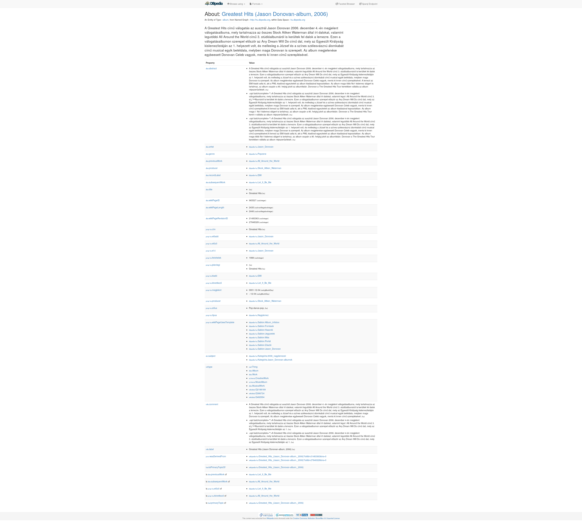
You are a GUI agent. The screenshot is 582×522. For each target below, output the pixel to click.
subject (210, 355)
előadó (212, 236)
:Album (253, 370)
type (209, 366)
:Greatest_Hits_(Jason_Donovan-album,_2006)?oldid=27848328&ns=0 (287, 460)
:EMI (255, 175)
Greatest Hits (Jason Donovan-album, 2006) (275, 13)
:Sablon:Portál (260, 341)
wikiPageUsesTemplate (220, 322)
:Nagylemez (259, 315)
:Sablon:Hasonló (261, 329)
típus (211, 315)
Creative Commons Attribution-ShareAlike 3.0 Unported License (316, 518)
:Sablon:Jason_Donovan (265, 348)
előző (211, 243)
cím (211, 229)
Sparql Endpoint (369, 3)
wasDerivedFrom (216, 456)
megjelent (213, 289)
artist (210, 146)
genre (210, 153)
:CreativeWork (259, 378)
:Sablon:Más (259, 337)
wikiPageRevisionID (217, 218)
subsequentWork (215, 182)
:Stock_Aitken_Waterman (265, 168)
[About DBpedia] (213, 4)
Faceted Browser (346, 3)
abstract (211, 68)
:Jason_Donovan (261, 146)
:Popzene (257, 153)
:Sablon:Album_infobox (264, 322)
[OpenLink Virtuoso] (266, 514)
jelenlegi (213, 264)
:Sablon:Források (261, 325)
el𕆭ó (211, 250)
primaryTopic (216, 502)
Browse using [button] (236, 3)
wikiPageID (213, 200)
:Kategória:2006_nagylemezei (267, 355)
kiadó (211, 275)
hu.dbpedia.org (298, 19)
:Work (253, 374)
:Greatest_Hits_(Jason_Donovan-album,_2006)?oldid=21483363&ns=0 (287, 456)
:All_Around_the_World (264, 160)
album (226, 19)
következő (214, 282)
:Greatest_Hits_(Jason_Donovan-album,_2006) (276, 467)
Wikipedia (270, 518)
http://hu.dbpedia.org (260, 19)
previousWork (214, 160)
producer (212, 168)
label (210, 449)
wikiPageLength (215, 207)
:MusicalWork (257, 385)
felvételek (213, 257)
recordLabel (213, 175)
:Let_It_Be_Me (260, 182)
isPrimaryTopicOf (215, 467)
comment (212, 404)
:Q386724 (256, 393)
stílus (211, 307)
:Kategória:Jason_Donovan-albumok (270, 359)
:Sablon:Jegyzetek (262, 333)
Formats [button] (256, 3)
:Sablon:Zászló (260, 344)
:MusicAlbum (258, 381)
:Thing (253, 366)
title (209, 189)
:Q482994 (256, 397)
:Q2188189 (257, 389)
